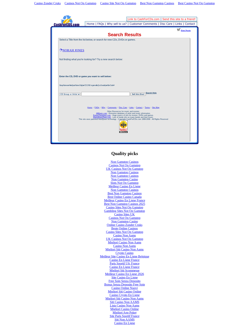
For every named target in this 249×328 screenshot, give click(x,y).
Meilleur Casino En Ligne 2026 (124, 274)
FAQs (97, 107)
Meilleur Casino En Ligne (124, 186)
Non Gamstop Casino (124, 179)
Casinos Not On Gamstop (80, 3)
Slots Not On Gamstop (124, 182)
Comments (112, 107)
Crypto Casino (124, 253)
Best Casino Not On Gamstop (196, 3)
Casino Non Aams (124, 235)
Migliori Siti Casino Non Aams (124, 249)
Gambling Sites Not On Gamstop (124, 210)
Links (131, 107)
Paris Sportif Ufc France (124, 263)
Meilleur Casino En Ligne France (124, 200)
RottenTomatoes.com (102, 115)
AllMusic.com (101, 113)
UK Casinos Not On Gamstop (124, 168)
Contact (139, 107)
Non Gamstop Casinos (125, 161)
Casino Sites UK (124, 214)
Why (103, 107)
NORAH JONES (73, 50)
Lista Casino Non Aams (124, 305)
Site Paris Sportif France (124, 316)
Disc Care (123, 107)
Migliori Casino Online (124, 309)
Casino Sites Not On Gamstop (124, 207)
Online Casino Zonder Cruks (124, 225)
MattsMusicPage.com (102, 117)
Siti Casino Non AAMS (124, 302)
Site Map (155, 107)
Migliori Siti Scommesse (124, 270)
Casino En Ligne (124, 323)
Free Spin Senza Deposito (124, 281)
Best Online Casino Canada (125, 196)
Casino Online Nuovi (124, 288)
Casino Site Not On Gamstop (118, 3)
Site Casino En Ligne (124, 277)
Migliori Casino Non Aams (124, 242)
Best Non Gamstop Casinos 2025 (124, 203)
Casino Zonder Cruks (47, 3)
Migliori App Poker (125, 312)
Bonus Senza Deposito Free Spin (124, 284)
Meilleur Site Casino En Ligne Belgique (124, 256)
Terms (147, 107)
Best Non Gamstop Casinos (157, 3)
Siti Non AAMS (125, 319)
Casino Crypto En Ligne (125, 295)
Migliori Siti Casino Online (124, 291)
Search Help (151, 93)
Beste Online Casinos (124, 228)
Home (89, 107)
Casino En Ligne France (124, 260)
